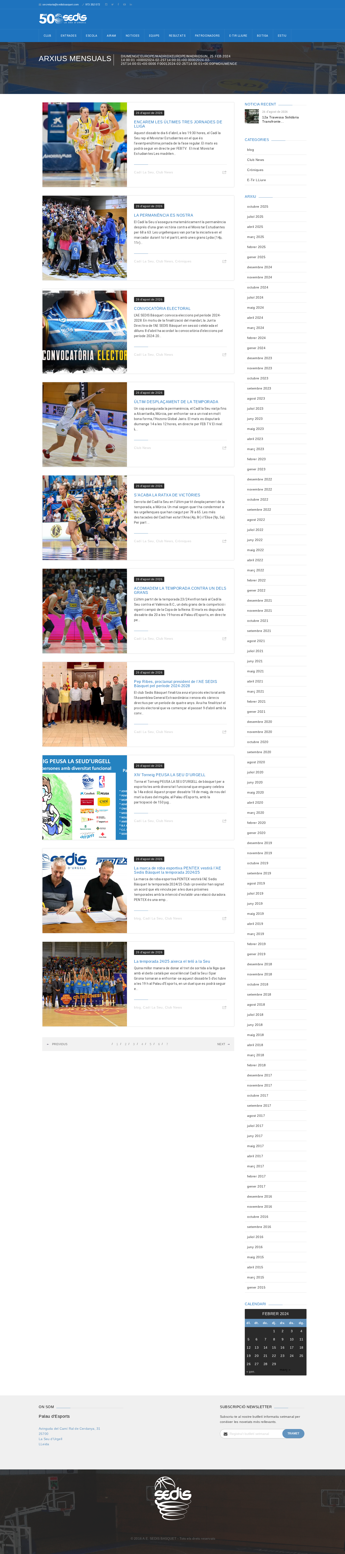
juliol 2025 (255, 216)
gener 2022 (256, 590)
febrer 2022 (256, 580)
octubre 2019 (257, 863)
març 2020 (255, 812)
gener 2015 (256, 1287)
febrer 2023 (256, 459)
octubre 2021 (257, 621)
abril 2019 (255, 924)
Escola (91, 35)
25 (301, 1356)
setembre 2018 (259, 994)
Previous (59, 1044)
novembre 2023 (259, 368)
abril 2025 (255, 227)
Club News (164, 172)
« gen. (250, 1371)
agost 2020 (256, 762)
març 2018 (255, 1055)
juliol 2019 (255, 893)
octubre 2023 (257, 378)
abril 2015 (255, 1267)
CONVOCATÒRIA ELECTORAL (162, 309)
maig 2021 (255, 671)
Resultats (177, 35)
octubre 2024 (257, 287)
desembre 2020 (259, 722)
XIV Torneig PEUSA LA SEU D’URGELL (170, 775)
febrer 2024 (256, 338)
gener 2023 (256, 469)
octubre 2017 (257, 1095)
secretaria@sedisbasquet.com (60, 4)
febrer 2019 (256, 944)
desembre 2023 (259, 358)
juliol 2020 (255, 772)
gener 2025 (256, 257)
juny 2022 (255, 540)
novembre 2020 (259, 732)
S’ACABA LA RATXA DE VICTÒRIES (167, 495)
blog (137, 918)
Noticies (132, 35)
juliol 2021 (255, 651)
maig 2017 (255, 1146)
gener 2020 (256, 833)
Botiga (262, 35)
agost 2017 (256, 1116)
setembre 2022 (259, 509)
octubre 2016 (257, 1217)
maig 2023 (255, 429)
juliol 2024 (255, 297)
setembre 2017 (259, 1105)
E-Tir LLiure (256, 180)
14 (266, 1347)
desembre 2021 (259, 600)
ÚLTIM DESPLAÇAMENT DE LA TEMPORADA (176, 402)
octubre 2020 (257, 742)
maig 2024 (255, 307)
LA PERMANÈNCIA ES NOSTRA (163, 215)
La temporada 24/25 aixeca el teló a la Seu (172, 961)
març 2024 (255, 328)
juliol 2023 (255, 408)
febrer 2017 (256, 1176)
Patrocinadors (207, 35)
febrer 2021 (256, 701)
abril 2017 (255, 1156)
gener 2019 (256, 954)
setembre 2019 (259, 873)
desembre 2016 (259, 1196)
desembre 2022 (259, 479)
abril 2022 (255, 560)
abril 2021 (255, 681)
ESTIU (282, 35)
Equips (154, 35)
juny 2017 (255, 1136)
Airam (111, 35)
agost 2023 (256, 398)
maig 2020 (255, 792)
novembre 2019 (259, 853)
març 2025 (255, 237)
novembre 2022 (259, 489)
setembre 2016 (259, 1227)
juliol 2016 (255, 1237)
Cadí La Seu (144, 172)
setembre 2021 (259, 631)
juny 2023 (255, 419)
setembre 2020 (259, 752)
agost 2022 (256, 520)
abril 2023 (255, 439)
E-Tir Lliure (238, 35)
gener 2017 (256, 1186)
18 (301, 1347)
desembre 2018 (259, 964)
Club (47, 35)
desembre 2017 (259, 1075)
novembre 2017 (259, 1085)
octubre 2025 (257, 206)
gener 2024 (256, 348)
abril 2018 (255, 1045)
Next (221, 1044)
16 (282, 1347)
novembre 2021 (259, 610)
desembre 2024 (259, 267)
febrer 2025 (256, 247)
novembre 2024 (259, 277)
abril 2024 (255, 317)
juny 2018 (255, 1025)
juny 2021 (255, 661)
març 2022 (255, 570)
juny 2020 (255, 782)
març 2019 (255, 934)
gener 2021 (256, 711)
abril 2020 (255, 802)
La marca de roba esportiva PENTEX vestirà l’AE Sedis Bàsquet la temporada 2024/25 (177, 870)
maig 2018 (255, 1035)
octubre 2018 (257, 984)
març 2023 (255, 449)
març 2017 (255, 1166)
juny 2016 (255, 1247)
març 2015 (255, 1277)
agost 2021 (256, 641)
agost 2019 (256, 883)
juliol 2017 (255, 1126)
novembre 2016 (259, 1206)
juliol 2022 (255, 530)
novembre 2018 (259, 974)
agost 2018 (256, 1004)
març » (285, 1369)
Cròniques (183, 261)
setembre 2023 (259, 388)
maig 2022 (255, 550)
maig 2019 (255, 913)
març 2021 (255, 691)
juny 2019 (255, 903)
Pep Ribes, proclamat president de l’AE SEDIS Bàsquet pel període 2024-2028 (175, 684)
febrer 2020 (256, 823)
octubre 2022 (257, 499)
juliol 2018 (255, 1015)
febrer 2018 (256, 1065)
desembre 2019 (259, 843)
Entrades (68, 35)
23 (282, 1356)
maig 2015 (255, 1257)
